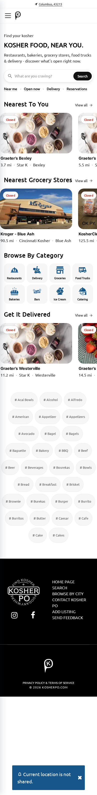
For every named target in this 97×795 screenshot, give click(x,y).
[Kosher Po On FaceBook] (33, 615)
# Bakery (42, 450)
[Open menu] (7, 15)
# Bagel (50, 433)
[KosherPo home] (18, 15)
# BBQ (63, 450)
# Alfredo (75, 400)
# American (20, 416)
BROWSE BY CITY (68, 593)
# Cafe (83, 518)
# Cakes (58, 535)
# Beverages (34, 467)
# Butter (40, 518)
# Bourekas (61, 467)
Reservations (77, 88)
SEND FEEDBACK (67, 617)
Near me (10, 88)
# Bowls (86, 467)
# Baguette (17, 450)
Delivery (53, 88)
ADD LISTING (64, 611)
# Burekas (38, 501)
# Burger (61, 501)
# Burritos (16, 518)
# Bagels (72, 433)
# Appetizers (75, 416)
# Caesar (62, 518)
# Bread (23, 484)
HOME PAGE (63, 581)
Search (83, 76)
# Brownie (13, 501)
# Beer (10, 467)
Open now (32, 88)
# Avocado (26, 433)
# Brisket (73, 484)
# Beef (83, 450)
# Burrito (84, 501)
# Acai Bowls (24, 400)
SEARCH (59, 587)
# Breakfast (47, 484)
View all (81, 105)
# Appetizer (47, 416)
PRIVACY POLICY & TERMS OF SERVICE (48, 683)
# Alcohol (51, 400)
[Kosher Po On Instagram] (14, 615)
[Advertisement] (48, 745)
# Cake (38, 535)
